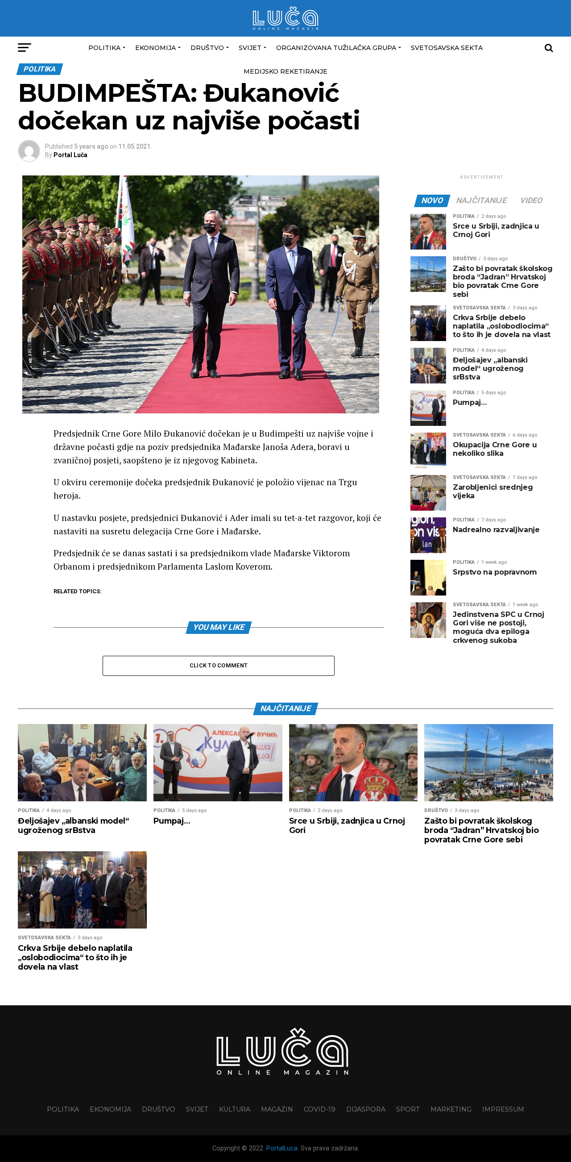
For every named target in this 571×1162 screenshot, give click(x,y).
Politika (104, 48)
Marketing (451, 1109)
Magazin (277, 1109)
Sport (408, 1109)
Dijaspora (365, 1109)
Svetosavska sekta (447, 48)
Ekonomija (155, 48)
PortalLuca (282, 1148)
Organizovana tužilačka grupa (336, 48)
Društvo (207, 48)
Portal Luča (70, 154)
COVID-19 (319, 1109)
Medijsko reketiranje (285, 71)
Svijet (250, 48)
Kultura (234, 1109)
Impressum (503, 1109)
